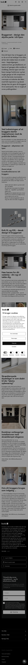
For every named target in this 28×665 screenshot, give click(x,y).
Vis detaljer (14, 346)
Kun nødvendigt (14, 333)
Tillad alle (14, 343)
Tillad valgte (14, 338)
